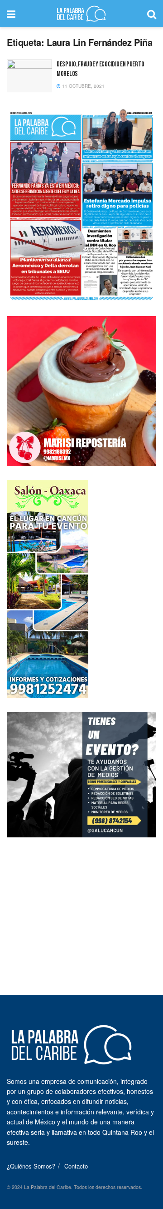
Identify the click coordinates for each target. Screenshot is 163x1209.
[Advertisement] (81, 908)
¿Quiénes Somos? (31, 1166)
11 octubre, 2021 (83, 86)
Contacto (76, 1166)
